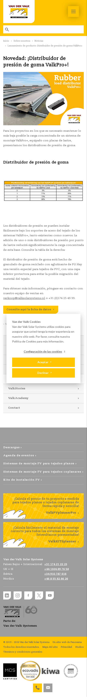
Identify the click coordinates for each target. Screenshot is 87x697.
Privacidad (66, 647)
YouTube (50, 595)
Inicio (6, 41)
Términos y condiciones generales (22, 652)
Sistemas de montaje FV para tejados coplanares (42, 472)
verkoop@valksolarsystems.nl (24, 298)
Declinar (43, 372)
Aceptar (42, 362)
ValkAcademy (18, 398)
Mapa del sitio (50, 647)
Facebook (28, 595)
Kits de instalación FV (21, 480)
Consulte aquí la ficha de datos (28, 309)
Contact (14, 408)
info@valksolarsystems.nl (48, 686)
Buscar (7, 29)
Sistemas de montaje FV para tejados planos (38, 463)
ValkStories (16, 388)
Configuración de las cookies (43, 351)
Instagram (18, 595)
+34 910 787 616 (37, 686)
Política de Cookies (24, 341)
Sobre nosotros (22, 41)
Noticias (39, 41)
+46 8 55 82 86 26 (56, 579)
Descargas (11, 447)
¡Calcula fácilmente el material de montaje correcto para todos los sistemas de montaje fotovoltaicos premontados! (45, 534)
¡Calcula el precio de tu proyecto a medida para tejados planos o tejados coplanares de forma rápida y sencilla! (45, 506)
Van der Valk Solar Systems (19, 11)
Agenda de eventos (18, 455)
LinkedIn (7, 595)
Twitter (39, 595)
